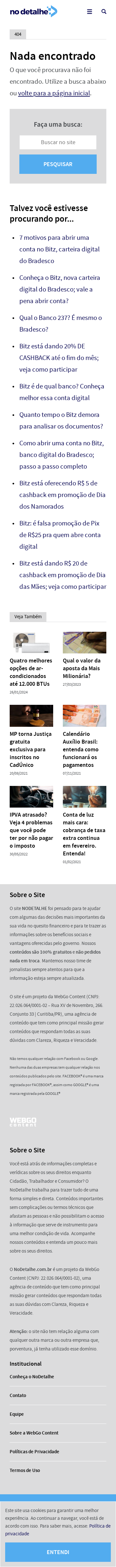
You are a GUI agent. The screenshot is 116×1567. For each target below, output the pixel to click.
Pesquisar (58, 164)
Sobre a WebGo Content (34, 1433)
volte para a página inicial (54, 93)
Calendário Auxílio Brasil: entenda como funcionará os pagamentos (81, 749)
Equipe (17, 1414)
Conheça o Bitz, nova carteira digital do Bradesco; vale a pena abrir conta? (59, 289)
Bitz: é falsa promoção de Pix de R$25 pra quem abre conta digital (60, 535)
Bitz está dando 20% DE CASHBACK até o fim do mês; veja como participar (59, 358)
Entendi (58, 1552)
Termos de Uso (25, 1470)
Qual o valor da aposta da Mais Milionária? (82, 668)
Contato (18, 1395)
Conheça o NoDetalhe (32, 1376)
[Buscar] (104, 11)
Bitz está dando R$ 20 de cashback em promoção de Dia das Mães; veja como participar (62, 575)
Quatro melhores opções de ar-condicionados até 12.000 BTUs (31, 672)
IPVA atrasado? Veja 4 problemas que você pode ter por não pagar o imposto (31, 830)
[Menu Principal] (89, 11)
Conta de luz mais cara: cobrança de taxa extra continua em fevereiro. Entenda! (84, 834)
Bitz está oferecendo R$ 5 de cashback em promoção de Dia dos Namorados (62, 495)
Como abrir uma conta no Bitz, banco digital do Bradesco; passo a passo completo (61, 455)
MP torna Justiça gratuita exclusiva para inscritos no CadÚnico (31, 749)
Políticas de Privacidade (34, 1451)
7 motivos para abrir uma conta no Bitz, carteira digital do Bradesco (59, 249)
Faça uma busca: (58, 124)
